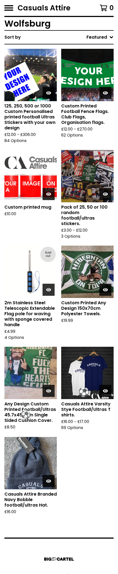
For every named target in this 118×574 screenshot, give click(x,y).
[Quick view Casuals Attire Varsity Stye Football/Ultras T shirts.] (105, 391)
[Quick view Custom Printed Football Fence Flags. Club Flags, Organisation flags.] (105, 93)
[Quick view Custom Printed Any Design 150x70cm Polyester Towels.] (105, 290)
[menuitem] (59, 37)
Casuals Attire (44, 8)
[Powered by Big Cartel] (59, 559)
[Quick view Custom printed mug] (49, 194)
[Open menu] (8, 8)
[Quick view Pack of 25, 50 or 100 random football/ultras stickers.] (105, 194)
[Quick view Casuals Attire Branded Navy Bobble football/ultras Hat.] (49, 481)
